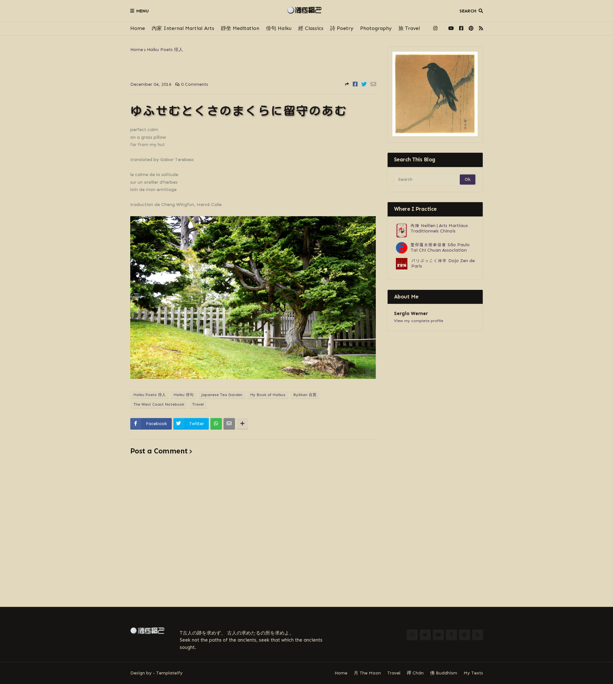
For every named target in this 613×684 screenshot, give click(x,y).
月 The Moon (367, 673)
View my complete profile (418, 321)
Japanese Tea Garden (221, 395)
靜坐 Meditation (240, 28)
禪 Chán (415, 673)
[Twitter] (364, 84)
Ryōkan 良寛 (304, 395)
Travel (198, 404)
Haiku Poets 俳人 (165, 49)
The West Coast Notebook (158, 404)
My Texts (473, 673)
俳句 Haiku (278, 28)
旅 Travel (409, 28)
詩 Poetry (341, 28)
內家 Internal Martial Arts (183, 28)
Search (467, 11)
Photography (376, 28)
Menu (142, 11)
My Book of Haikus (267, 395)
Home (137, 28)
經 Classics (310, 28)
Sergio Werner (411, 313)
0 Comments (194, 84)
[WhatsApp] (216, 424)
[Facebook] (355, 84)
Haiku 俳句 (183, 395)
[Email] (373, 84)
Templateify (169, 673)
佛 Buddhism (443, 673)
